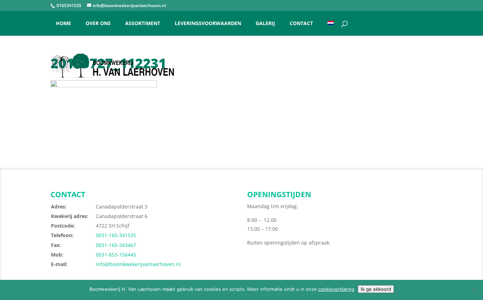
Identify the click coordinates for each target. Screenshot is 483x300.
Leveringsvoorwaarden (208, 24)
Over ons (98, 24)
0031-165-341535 (116, 235)
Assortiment (142, 24)
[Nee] (474, 290)
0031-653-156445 (116, 254)
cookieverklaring (336, 289)
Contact (301, 24)
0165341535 (68, 5)
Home (63, 24)
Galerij (265, 24)
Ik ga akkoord (376, 289)
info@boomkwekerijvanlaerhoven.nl (138, 264)
